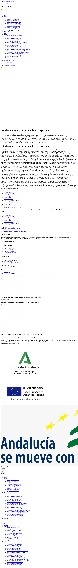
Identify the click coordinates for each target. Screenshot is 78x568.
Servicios (6, 478)
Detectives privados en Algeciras (14, 496)
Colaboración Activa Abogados (14, 485)
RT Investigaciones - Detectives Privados (13, 231)
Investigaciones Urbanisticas (13, 488)
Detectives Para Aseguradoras (14, 484)
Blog (5, 493)
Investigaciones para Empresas (14, 482)
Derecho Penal (7, 192)
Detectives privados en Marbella (14, 508)
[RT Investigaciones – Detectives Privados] (10, 228)
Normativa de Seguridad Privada (11, 201)
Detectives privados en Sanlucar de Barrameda (18, 511)
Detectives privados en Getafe (14, 502)
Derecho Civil (7, 196)
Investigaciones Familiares (13, 480)
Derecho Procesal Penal (9, 193)
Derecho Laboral (8, 197)
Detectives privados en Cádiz (14, 497)
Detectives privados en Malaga (14, 507)
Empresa (6, 477)
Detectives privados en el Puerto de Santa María (18, 510)
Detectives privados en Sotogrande (15, 515)
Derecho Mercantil (8, 199)
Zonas (5, 495)
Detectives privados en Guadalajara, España (17, 503)
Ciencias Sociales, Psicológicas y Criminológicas (15, 203)
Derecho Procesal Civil (9, 195)
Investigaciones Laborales (13, 481)
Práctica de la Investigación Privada (12, 207)
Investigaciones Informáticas (13, 486)
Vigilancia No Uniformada (13, 491)
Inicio (5, 476)
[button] (39, 269)
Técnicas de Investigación (10, 205)
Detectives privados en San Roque (15, 514)
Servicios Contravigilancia (13, 489)
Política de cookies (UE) (9, 266)
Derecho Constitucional (9, 190)
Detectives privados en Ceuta (14, 499)
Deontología (7, 204)
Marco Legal (7, 492)
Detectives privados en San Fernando (16, 504)
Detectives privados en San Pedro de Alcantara (18, 513)
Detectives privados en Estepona (14, 500)
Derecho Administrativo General (11, 200)
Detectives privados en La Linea (14, 506)
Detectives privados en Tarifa (14, 517)
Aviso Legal (7, 265)
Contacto (6, 518)
